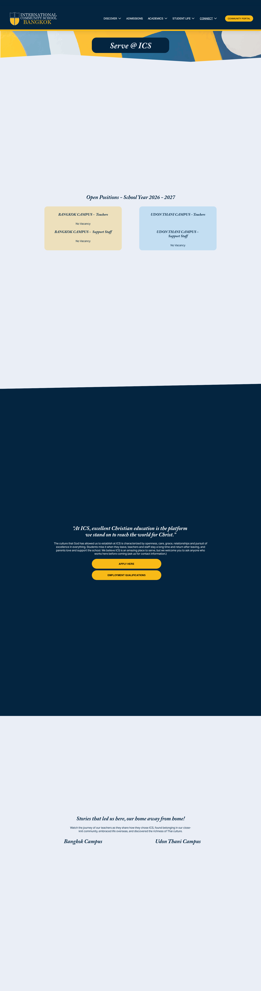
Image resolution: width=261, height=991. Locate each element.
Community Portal (239, 18)
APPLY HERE (126, 564)
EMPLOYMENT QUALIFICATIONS (127, 575)
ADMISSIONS (134, 18)
